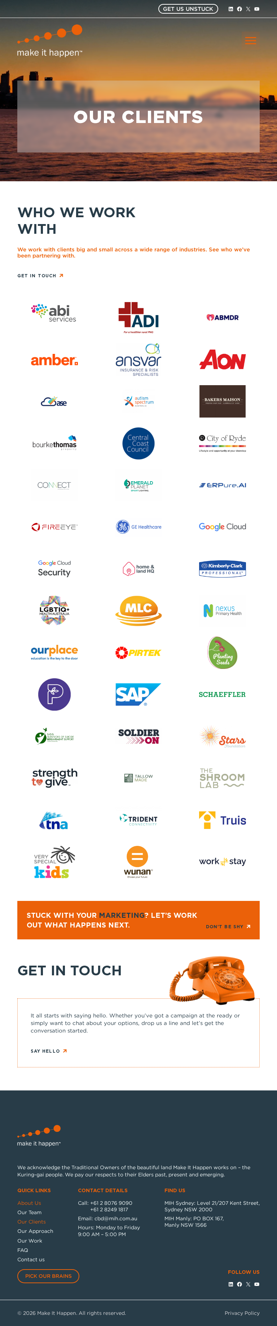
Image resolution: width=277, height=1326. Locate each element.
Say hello (45, 1051)
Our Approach (35, 1231)
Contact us (31, 1259)
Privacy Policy (242, 1313)
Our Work (29, 1240)
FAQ (22, 1250)
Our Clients (31, 1221)
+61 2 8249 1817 (109, 1209)
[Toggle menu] (251, 41)
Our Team (29, 1212)
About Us (29, 1203)
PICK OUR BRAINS (48, 1276)
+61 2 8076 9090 (111, 1203)
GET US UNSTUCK (188, 9)
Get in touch (36, 275)
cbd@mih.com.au (115, 1218)
